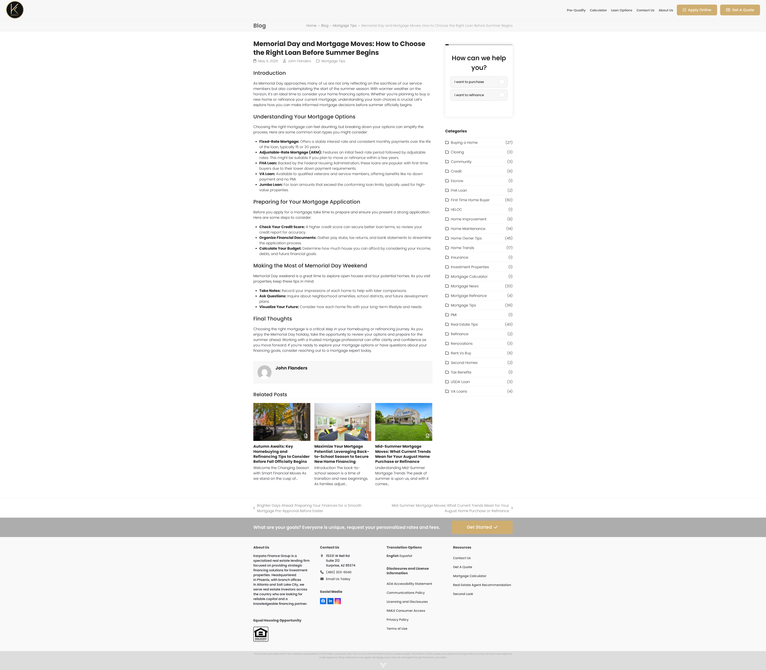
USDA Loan (460, 381)
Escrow (457, 180)
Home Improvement (468, 219)
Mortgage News (465, 286)
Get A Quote (462, 567)
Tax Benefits (461, 372)
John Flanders (299, 61)
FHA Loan (459, 190)
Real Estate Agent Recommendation (482, 585)
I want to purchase (469, 82)
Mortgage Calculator (469, 276)
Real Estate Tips (464, 324)
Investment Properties (470, 266)
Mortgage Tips (333, 61)
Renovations (462, 343)
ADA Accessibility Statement (409, 583)
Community (461, 161)
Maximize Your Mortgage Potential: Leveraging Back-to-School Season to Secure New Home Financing (341, 454)
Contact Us (462, 558)
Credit (456, 171)
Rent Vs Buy (461, 353)
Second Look (463, 594)
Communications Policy (406, 592)
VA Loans (459, 391)
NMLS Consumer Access (406, 610)
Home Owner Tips (466, 238)
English (393, 556)
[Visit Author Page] (264, 371)
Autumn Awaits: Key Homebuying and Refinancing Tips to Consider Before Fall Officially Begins (281, 454)
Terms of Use (397, 628)
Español (406, 556)
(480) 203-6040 (338, 572)
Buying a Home (464, 142)
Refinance (459, 333)
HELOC (456, 209)
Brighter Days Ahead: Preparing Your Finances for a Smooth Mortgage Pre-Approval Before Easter (307, 508)
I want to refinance (469, 95)
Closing (457, 152)
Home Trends (462, 247)
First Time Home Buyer (470, 199)
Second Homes (464, 362)
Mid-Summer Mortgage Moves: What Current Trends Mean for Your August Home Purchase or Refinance (403, 454)
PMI (454, 314)
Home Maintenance (468, 228)
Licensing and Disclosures (407, 601)
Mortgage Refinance (469, 295)
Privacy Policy (398, 619)
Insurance (459, 257)
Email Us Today (338, 579)
